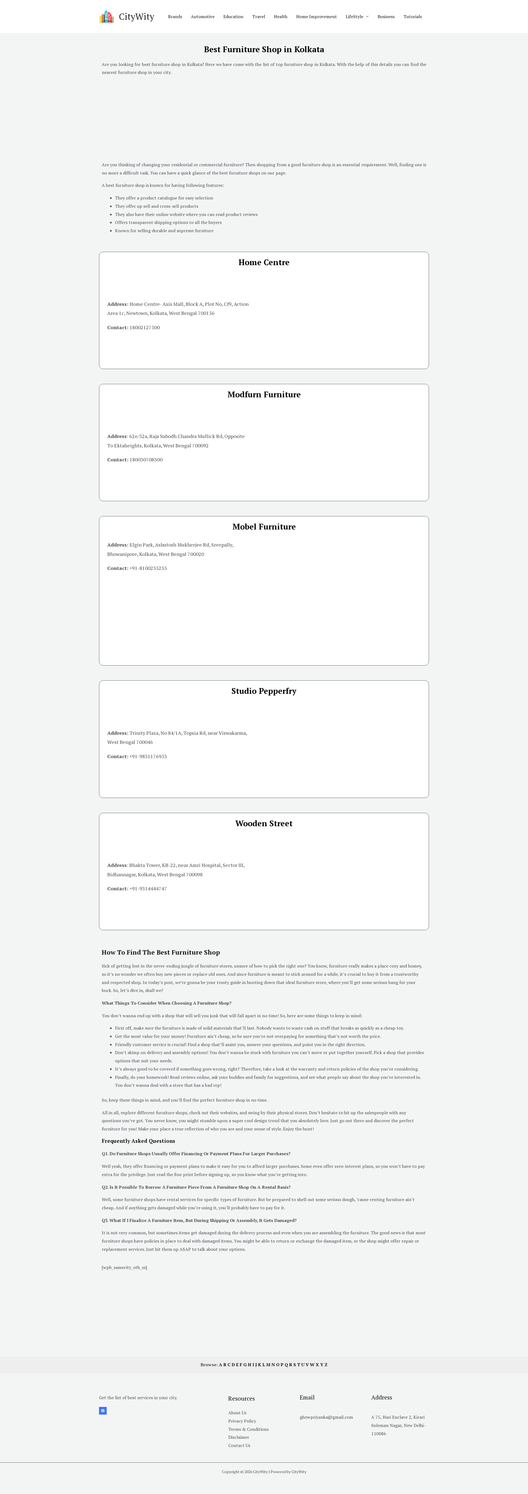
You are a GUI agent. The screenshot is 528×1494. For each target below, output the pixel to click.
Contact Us (239, 1445)
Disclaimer (238, 1437)
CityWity (136, 16)
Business (386, 16)
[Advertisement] (264, 119)
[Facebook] (103, 1411)
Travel (258, 16)
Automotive (203, 16)
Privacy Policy (242, 1421)
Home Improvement (316, 16)
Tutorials (412, 16)
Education (233, 16)
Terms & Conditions (248, 1429)
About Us (237, 1413)
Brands (175, 16)
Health (280, 16)
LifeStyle (354, 16)
